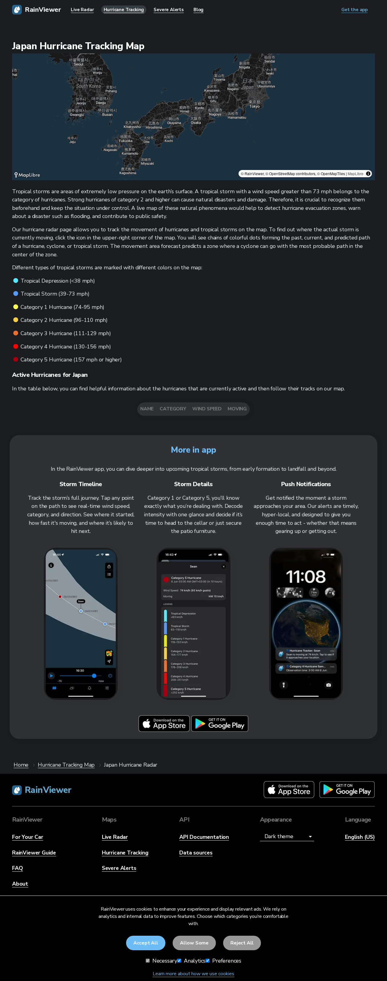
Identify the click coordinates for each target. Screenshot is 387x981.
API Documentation (204, 837)
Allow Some (194, 943)
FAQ (17, 868)
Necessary (164, 960)
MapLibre (355, 173)
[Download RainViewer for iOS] (164, 730)
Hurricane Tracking (125, 852)
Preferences (226, 960)
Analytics (194, 960)
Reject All (242, 943)
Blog (198, 10)
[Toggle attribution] (368, 173)
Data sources (196, 852)
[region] (193, 116)
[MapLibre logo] (27, 175)
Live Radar (115, 837)
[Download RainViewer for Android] (220, 730)
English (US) (360, 837)
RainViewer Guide (34, 852)
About (20, 883)
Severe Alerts (119, 868)
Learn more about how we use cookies (193, 973)
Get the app (354, 10)
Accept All (145, 943)
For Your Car (27, 837)
